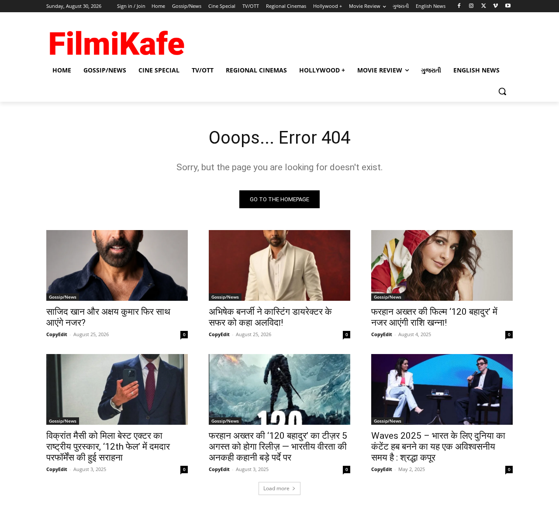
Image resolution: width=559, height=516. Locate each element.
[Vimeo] (495, 6)
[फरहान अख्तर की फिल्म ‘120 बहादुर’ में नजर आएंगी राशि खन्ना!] (442, 265)
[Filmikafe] (116, 40)
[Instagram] (471, 6)
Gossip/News (62, 297)
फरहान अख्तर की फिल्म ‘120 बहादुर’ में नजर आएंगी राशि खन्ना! (434, 317)
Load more (276, 488)
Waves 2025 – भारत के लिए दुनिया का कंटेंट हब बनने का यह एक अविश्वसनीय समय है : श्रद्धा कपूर (438, 446)
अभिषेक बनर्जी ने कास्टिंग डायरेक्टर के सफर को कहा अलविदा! (270, 317)
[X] (484, 6)
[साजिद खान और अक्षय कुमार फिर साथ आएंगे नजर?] (117, 265)
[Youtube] (508, 6)
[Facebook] (459, 6)
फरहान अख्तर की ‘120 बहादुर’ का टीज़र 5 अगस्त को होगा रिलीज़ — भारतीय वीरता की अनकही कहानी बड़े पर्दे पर (278, 446)
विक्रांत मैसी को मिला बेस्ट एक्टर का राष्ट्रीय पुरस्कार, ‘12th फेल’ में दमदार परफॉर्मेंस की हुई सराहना (108, 446)
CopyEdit (56, 334)
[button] (502, 91)
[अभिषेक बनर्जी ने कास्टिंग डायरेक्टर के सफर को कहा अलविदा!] (279, 265)
